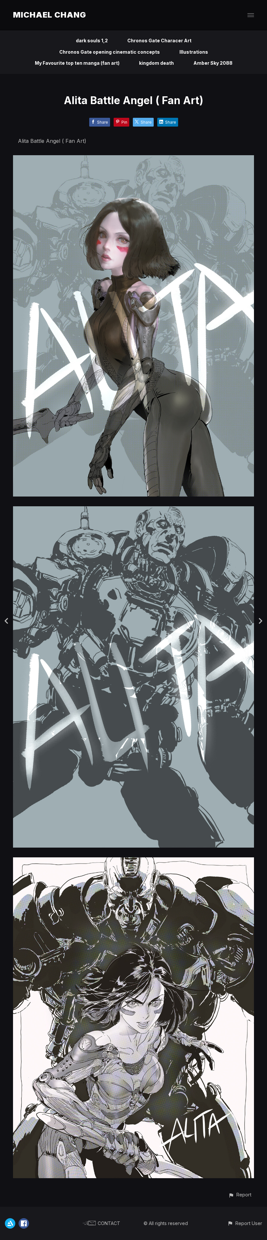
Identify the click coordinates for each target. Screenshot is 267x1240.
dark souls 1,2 (92, 40)
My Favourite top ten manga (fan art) (77, 63)
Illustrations (193, 52)
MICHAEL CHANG (49, 15)
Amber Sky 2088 (212, 63)
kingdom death (156, 63)
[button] (240, 1194)
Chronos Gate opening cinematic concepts (109, 52)
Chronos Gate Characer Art (159, 40)
